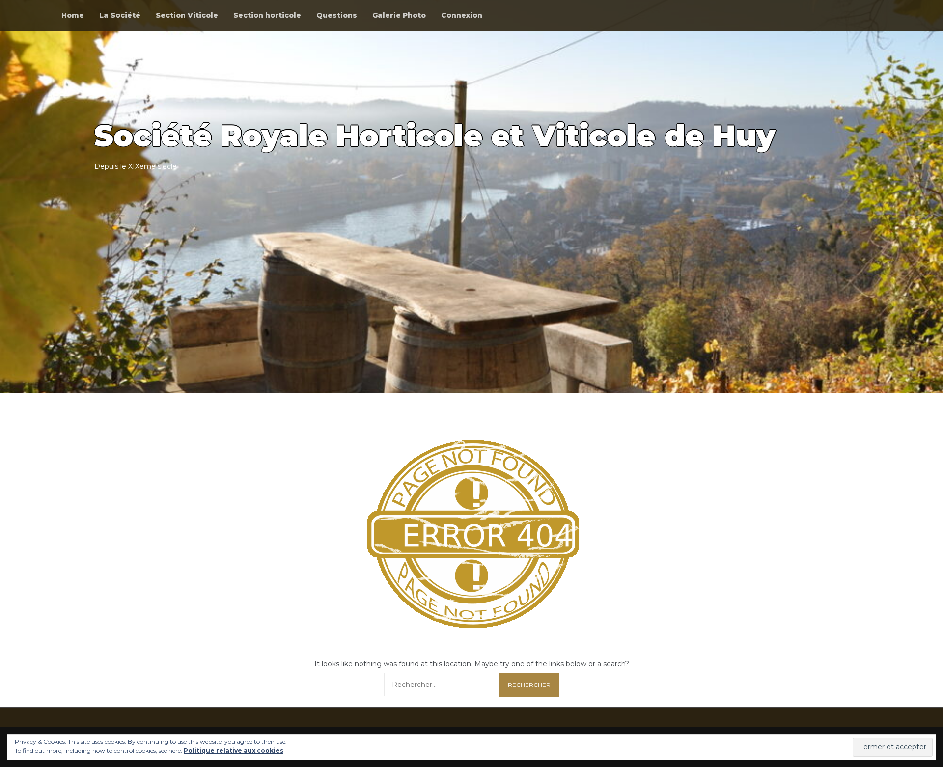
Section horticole (267, 15)
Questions (336, 15)
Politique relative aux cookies (233, 750)
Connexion (461, 15)
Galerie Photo (399, 15)
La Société (119, 15)
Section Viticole (187, 15)
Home (72, 15)
